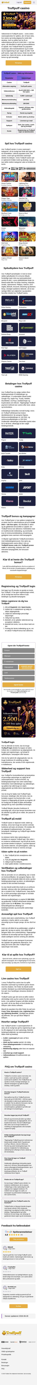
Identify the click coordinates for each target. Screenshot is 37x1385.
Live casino (13, 168)
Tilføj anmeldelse (18, 1239)
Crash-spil (21, 168)
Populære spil (4, 168)
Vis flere (18, 1306)
